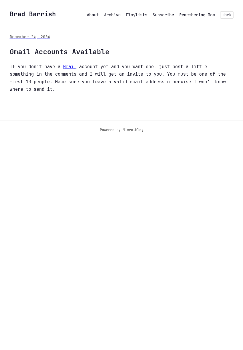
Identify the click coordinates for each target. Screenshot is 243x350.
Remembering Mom (197, 15)
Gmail (69, 67)
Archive (112, 15)
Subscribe (163, 15)
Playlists (136, 15)
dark (227, 14)
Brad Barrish (33, 14)
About (93, 15)
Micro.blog (133, 130)
